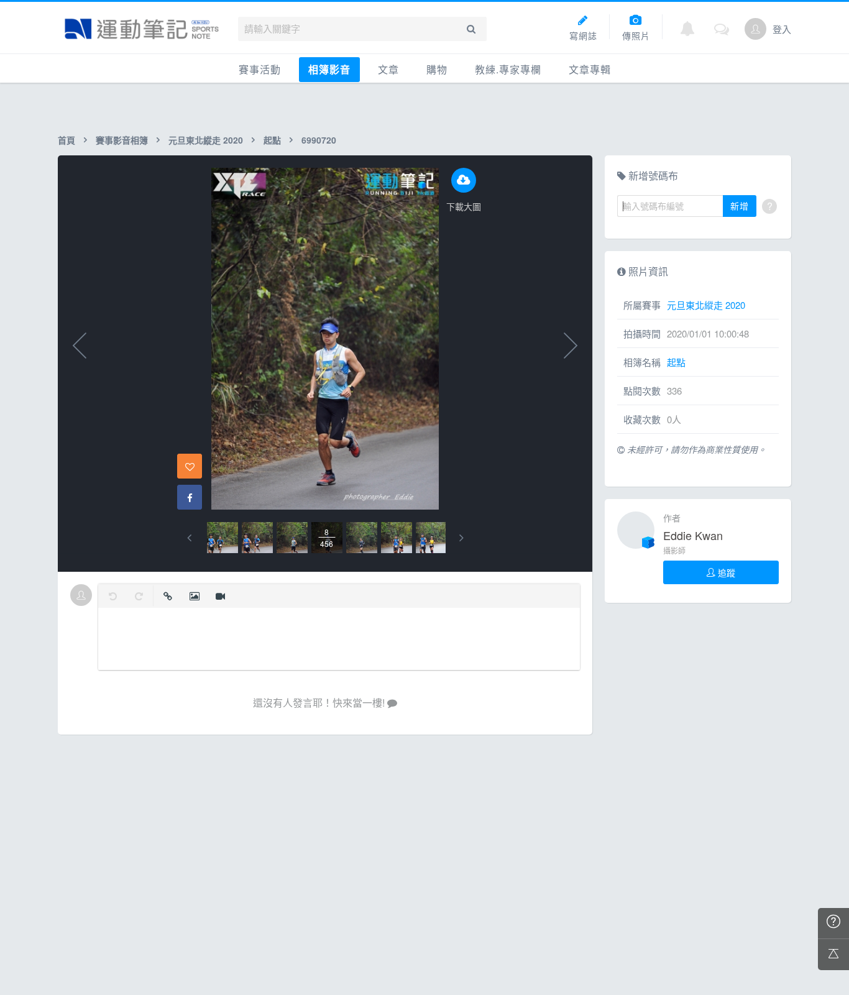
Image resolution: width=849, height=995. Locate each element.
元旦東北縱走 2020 (205, 140)
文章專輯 (590, 69)
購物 (436, 69)
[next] (461, 538)
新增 (739, 205)
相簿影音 (329, 69)
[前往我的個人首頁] (755, 29)
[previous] (189, 538)
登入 (782, 28)
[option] (222, 537)
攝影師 (674, 550)
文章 (388, 69)
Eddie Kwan (693, 535)
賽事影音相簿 (122, 140)
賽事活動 (260, 69)
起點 (272, 140)
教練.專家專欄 (508, 69)
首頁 (66, 140)
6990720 (318, 140)
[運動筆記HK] (142, 29)
